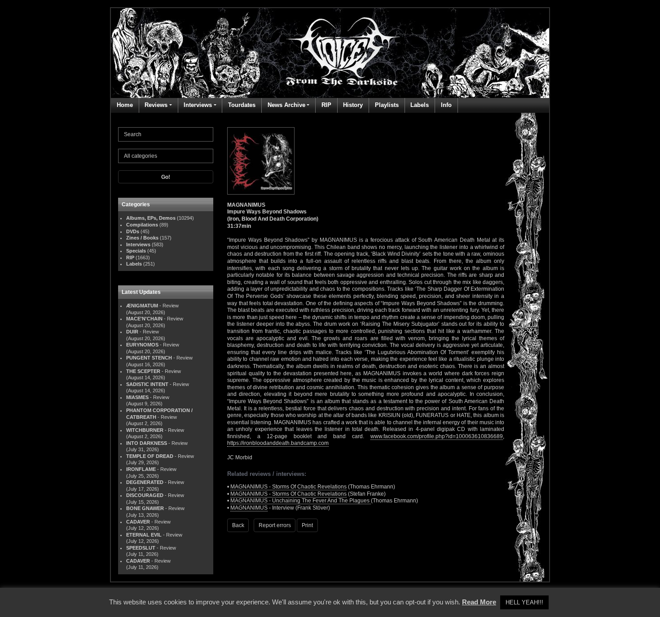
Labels (419, 105)
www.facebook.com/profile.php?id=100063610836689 (436, 436)
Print (307, 525)
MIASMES (137, 397)
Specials (136, 250)
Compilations (142, 224)
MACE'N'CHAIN (144, 318)
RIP (326, 105)
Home (125, 105)
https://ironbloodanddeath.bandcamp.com (278, 443)
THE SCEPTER (143, 371)
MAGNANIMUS (249, 508)
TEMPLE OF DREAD (149, 456)
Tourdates (241, 105)
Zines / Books (142, 237)
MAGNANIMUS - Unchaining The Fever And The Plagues (300, 500)
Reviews (156, 105)
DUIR (132, 331)
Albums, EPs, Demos (151, 218)
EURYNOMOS (142, 344)
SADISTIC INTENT (147, 384)
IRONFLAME (141, 469)
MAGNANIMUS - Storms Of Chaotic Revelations (288, 487)
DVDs (132, 231)
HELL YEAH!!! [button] (524, 602)
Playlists (387, 105)
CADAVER (138, 521)
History (353, 105)
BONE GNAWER (145, 508)
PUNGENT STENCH (149, 357)
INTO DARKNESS (146, 443)
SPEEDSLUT (140, 547)
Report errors (275, 525)
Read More (479, 602)
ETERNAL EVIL (144, 534)
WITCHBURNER (144, 430)
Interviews (198, 105)
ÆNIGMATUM (142, 305)
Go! (165, 177)
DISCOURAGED (144, 495)
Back (238, 525)
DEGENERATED (144, 482)
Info (446, 105)
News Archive (286, 105)
